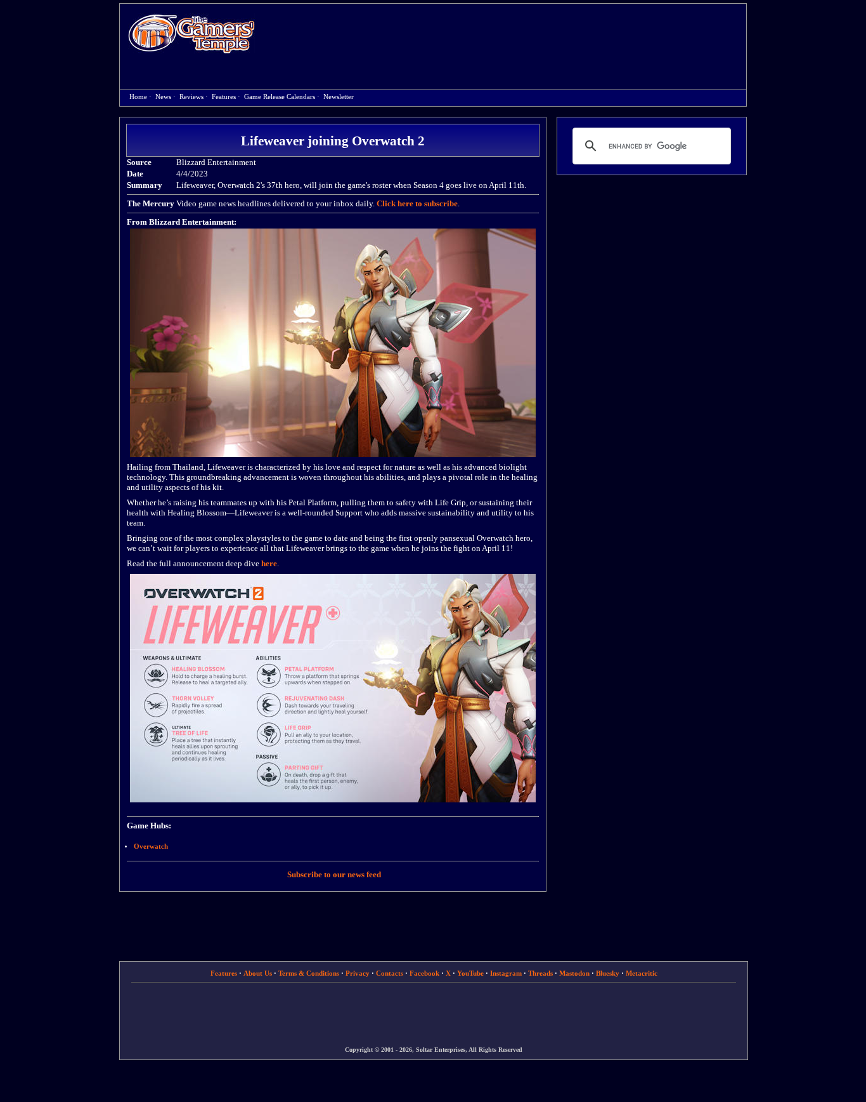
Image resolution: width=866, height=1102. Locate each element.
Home (191, 33)
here (269, 563)
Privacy (358, 973)
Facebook (424, 973)
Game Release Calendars (279, 96)
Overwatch (151, 846)
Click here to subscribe (417, 203)
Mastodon (574, 973)
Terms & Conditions (308, 973)
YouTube (470, 973)
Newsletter (338, 96)
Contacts (389, 973)
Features (224, 96)
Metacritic (641, 973)
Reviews (191, 96)
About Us (257, 973)
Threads (540, 973)
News (163, 96)
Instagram (506, 973)
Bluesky (607, 973)
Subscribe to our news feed (334, 874)
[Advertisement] (507, 35)
